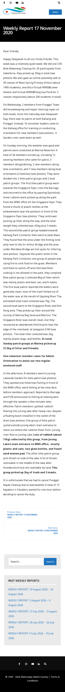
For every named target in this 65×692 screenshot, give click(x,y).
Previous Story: (22, 515)
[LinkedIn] (22, 3)
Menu (55, 12)
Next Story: (43, 531)
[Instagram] (10, 3)
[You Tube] (16, 3)
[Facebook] (4, 3)
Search (50, 561)
